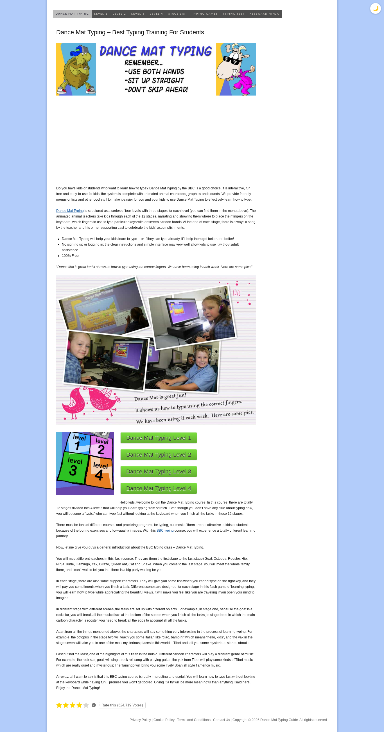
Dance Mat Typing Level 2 (158, 455)
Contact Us (221, 720)
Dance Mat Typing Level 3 (158, 471)
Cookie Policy (164, 720)
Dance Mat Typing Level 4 (158, 488)
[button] (59, 705)
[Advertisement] (156, 140)
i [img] (93, 705)
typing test (234, 13)
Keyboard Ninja (264, 13)
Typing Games (205, 13)
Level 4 (156, 13)
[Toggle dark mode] (375, 8)
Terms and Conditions (194, 720)
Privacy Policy (140, 720)
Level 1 (101, 13)
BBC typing (165, 530)
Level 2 (119, 13)
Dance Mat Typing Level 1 (158, 438)
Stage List (177, 13)
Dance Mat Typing (72, 13)
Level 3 (138, 13)
